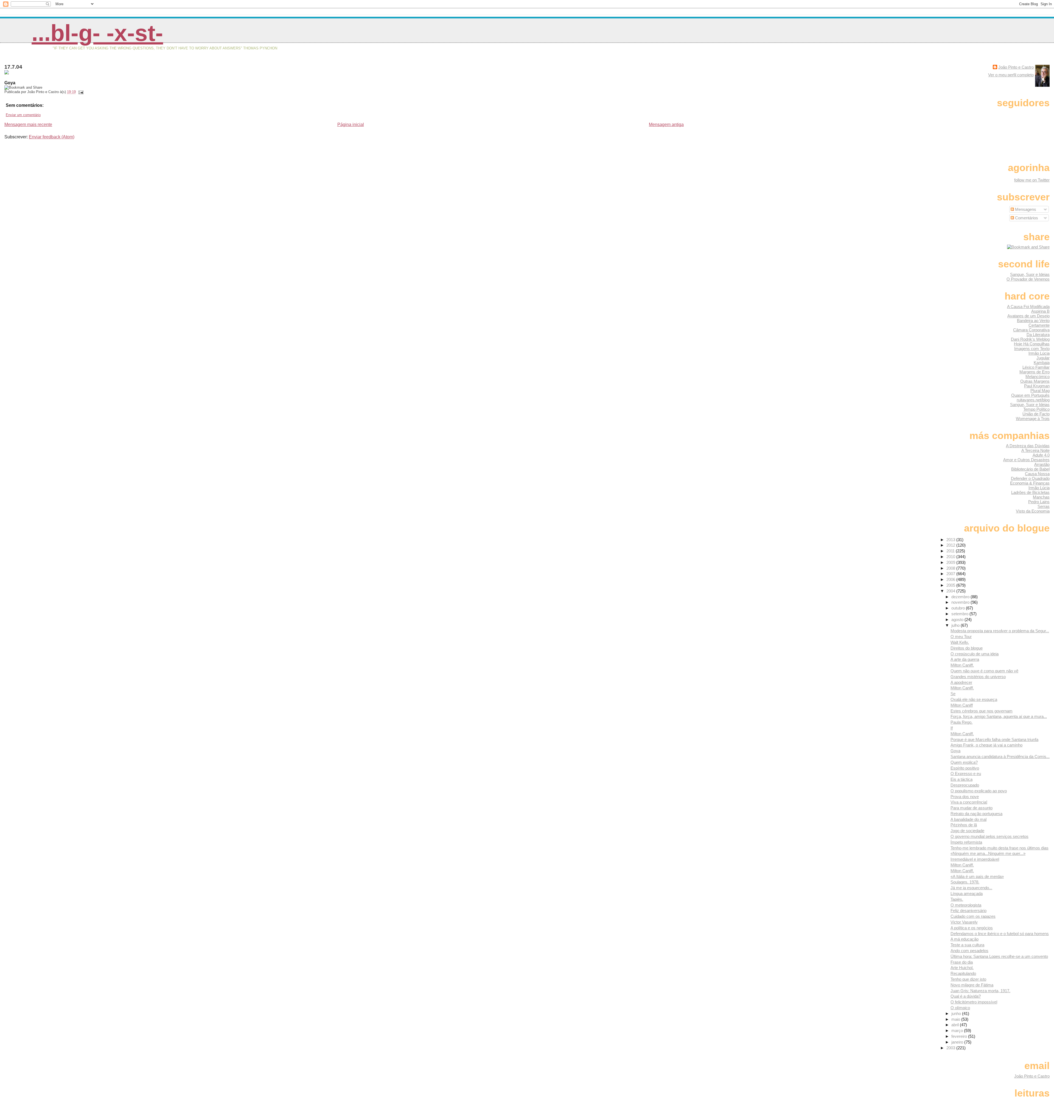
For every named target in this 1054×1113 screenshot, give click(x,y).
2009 (951, 562)
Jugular (1043, 358)
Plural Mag (1040, 390)
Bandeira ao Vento (1033, 320)
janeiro (957, 1042)
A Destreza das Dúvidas (1028, 445)
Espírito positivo (965, 768)
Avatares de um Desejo (1028, 316)
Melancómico (1037, 376)
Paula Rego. (961, 722)
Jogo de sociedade (967, 830)
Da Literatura (1038, 334)
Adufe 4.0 (1041, 455)
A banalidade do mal (968, 819)
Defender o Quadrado (1030, 478)
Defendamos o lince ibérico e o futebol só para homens (1000, 933)
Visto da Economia (1033, 511)
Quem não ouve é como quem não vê (984, 671)
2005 (951, 585)
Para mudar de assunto (972, 808)
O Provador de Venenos (1028, 279)
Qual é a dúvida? (966, 996)
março (957, 1030)
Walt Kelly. (960, 642)
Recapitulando (963, 973)
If (952, 728)
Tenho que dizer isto (968, 979)
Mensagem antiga (666, 124)
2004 (951, 591)
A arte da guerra (965, 659)
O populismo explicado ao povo (979, 790)
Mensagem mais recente (28, 124)
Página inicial (350, 124)
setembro (960, 613)
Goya (955, 750)
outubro (958, 608)
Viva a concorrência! (969, 802)
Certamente (1039, 325)
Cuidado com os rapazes (973, 916)
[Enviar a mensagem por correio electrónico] (80, 92)
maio (956, 1019)
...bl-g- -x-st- (97, 33)
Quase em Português (1030, 395)
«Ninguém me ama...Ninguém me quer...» (988, 853)
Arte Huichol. (962, 967)
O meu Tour (961, 636)
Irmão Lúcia (1039, 353)
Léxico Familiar (1036, 367)
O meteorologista (966, 905)
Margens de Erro (1034, 372)
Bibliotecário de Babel (1030, 469)
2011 (951, 551)
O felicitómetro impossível (974, 1002)
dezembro (961, 596)
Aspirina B (1040, 311)
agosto (958, 619)
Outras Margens (1035, 381)
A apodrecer (961, 682)
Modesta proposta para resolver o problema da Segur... (1000, 630)
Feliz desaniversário (968, 910)
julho (956, 625)
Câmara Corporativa (1031, 330)
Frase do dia (962, 962)
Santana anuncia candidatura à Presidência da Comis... (1000, 756)
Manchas (1041, 497)
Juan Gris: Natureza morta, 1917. (980, 990)
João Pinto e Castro (1016, 67)
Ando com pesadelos (969, 950)
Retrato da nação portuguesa (976, 813)
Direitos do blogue (967, 648)
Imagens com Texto (1032, 348)
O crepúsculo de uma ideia (975, 653)
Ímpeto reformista (966, 842)
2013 (951, 539)
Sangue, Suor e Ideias (1030, 274)
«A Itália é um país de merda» (977, 876)
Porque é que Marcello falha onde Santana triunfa (994, 739)
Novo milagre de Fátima (972, 985)
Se (953, 693)
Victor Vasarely (964, 922)
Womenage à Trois (1033, 418)
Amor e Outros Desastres (1026, 459)
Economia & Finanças (1030, 483)
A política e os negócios (972, 927)
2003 (951, 1047)
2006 (951, 579)
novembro (961, 602)
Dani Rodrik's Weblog (1030, 339)
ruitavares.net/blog (1033, 400)
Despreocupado (965, 785)
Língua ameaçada (967, 893)
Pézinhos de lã (964, 825)
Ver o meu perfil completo (1011, 74)
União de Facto (1036, 414)
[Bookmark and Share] (1028, 247)
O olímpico (960, 1007)
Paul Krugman (1037, 386)
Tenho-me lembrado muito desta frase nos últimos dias (1000, 848)
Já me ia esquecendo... (971, 887)
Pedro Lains (1039, 501)
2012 (951, 545)
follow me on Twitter (1032, 180)
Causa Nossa (1037, 473)
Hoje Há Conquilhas (1032, 344)
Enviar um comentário (23, 115)
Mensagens (1025, 209)
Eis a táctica (961, 779)
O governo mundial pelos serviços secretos (989, 836)
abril (955, 1024)
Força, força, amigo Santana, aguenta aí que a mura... (999, 716)
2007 (951, 573)
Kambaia (1042, 362)
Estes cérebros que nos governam (982, 711)
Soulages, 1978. (965, 882)
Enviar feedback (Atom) (51, 137)
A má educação (965, 939)
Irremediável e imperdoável (975, 859)
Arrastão (1042, 464)
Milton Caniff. (962, 665)
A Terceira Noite (1035, 450)
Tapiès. (957, 899)
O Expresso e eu (966, 773)
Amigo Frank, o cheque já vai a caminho (986, 745)
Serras (1044, 506)
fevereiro (959, 1036)
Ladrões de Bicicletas (1030, 492)
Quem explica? (964, 762)
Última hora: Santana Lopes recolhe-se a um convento (999, 956)
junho (956, 1013)
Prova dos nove (965, 796)
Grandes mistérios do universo (978, 676)
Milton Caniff (962, 705)
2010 (951, 556)
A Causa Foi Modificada (1028, 306)
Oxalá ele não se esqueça (974, 699)
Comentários (1026, 218)
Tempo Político (1036, 409)
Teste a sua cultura (967, 945)
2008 (951, 568)
